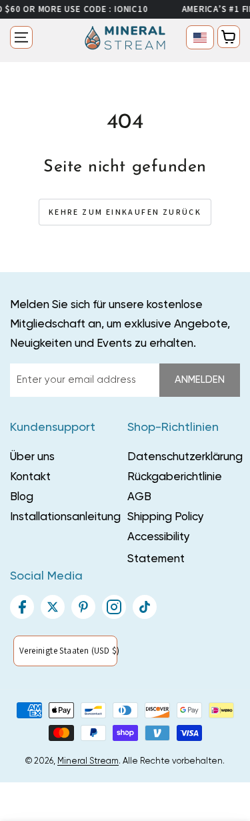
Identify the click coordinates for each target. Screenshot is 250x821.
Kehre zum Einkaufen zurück (125, 212)
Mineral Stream (88, 761)
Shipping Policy (165, 517)
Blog (21, 497)
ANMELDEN (200, 380)
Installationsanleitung (65, 517)
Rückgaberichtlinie (174, 477)
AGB (139, 497)
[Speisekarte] (21, 37)
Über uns (32, 457)
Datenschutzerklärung (185, 457)
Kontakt (30, 477)
